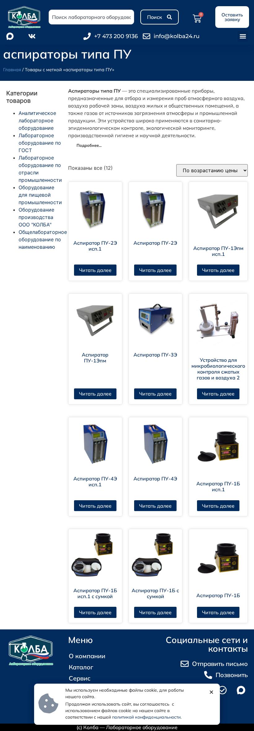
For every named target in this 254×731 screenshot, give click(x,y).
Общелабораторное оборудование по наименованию (43, 239)
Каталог (81, 667)
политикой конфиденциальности (146, 717)
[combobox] (91, 17)
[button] (243, 36)
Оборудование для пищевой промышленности (40, 194)
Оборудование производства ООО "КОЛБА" (36, 217)
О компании (87, 656)
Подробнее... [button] (89, 145)
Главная (12, 69)
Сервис (79, 678)
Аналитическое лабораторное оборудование (37, 120)
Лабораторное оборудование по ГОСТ (40, 142)
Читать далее (95, 270)
